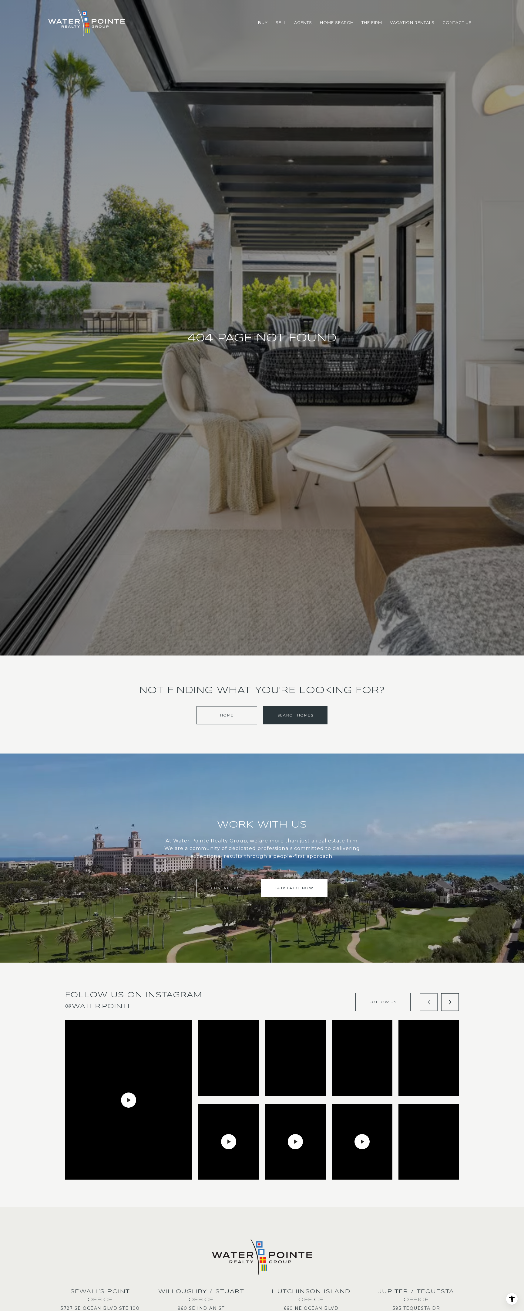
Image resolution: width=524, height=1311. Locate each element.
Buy (263, 22)
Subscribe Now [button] (294, 888)
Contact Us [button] (225, 888)
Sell (281, 22)
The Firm (371, 22)
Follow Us (383, 1002)
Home (227, 715)
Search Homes (295, 715)
